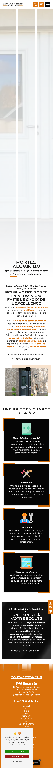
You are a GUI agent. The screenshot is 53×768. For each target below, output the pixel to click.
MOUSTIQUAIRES (26, 724)
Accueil (26, 706)
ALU (26, 708)
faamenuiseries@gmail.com (27, 695)
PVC (26, 714)
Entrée (26, 726)
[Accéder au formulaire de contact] (41, 4)
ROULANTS (26, 719)
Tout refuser (17, 756)
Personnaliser (17, 761)
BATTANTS (27, 716)
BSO (26, 721)
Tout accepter (17, 751)
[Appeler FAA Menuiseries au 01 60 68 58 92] (35, 4)
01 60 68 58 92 (27, 692)
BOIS (26, 711)
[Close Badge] (39, 760)
